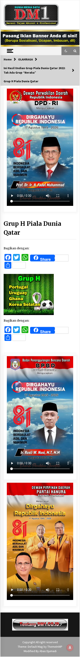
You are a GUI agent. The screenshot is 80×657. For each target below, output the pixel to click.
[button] (65, 51)
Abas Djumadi (48, 651)
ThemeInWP (54, 647)
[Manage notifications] (70, 647)
